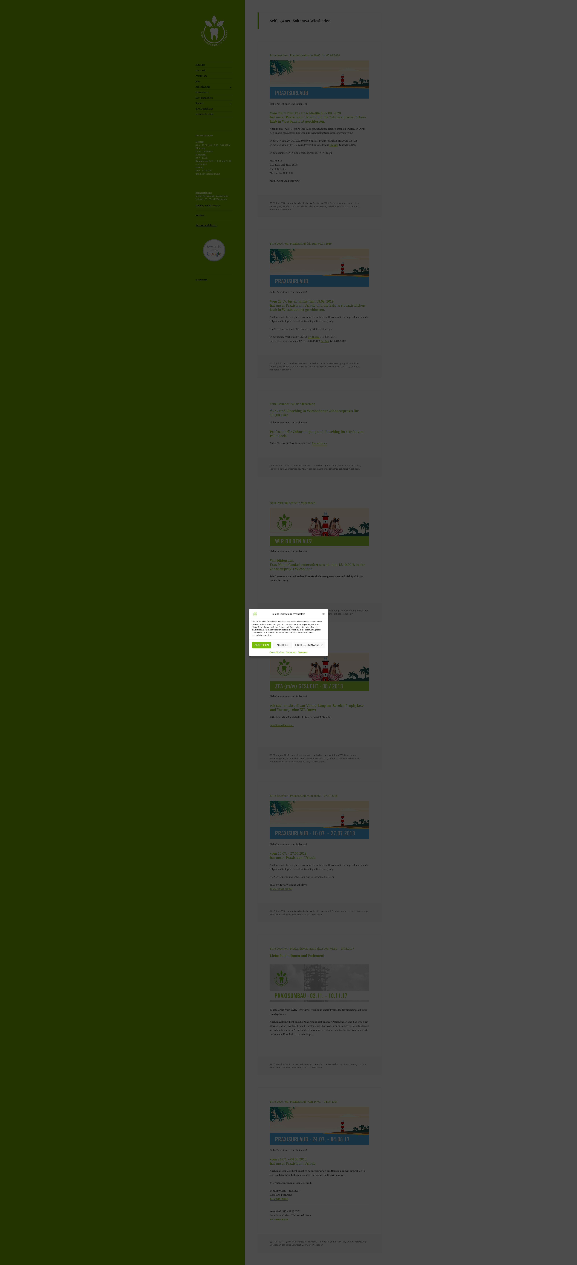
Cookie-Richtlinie (277, 652)
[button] (323, 613)
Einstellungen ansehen (309, 644)
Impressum (302, 652)
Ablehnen (282, 644)
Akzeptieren (262, 644)
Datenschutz (291, 652)
